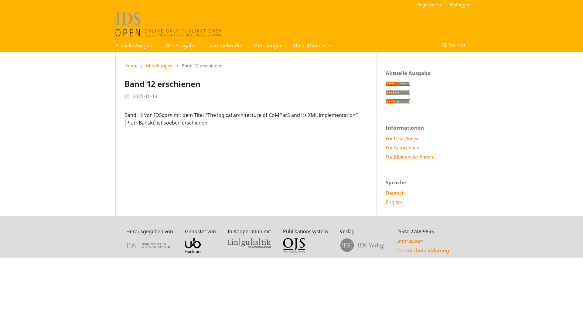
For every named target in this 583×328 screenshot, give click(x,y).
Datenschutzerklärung (423, 250)
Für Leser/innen (402, 138)
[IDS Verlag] (362, 251)
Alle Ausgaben (182, 45)
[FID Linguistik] (249, 246)
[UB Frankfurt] (193, 251)
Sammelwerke (226, 45)
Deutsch (395, 193)
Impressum (410, 240)
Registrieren (429, 5)
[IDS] (149, 251)
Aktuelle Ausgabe (135, 45)
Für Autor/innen (402, 148)
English (394, 202)
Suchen (456, 44)
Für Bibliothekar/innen (409, 157)
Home (130, 66)
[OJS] (294, 251)
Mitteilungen (268, 45)
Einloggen (460, 5)
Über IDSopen (310, 45)
